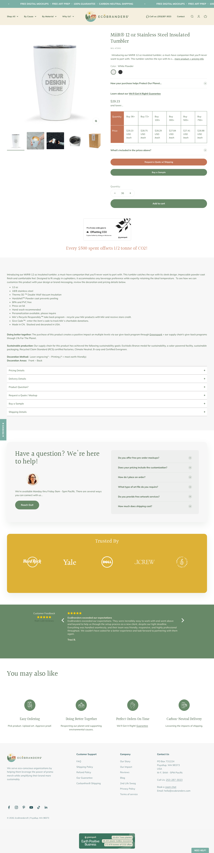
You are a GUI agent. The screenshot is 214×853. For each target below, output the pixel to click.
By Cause (28, 16)
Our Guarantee (84, 777)
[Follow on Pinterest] (24, 807)
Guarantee (142, 725)
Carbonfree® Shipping (88, 783)
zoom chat (170, 786)
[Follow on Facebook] (9, 807)
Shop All (11, 16)
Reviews (124, 772)
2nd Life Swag (128, 783)
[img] (44, 617)
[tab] (107, 370)
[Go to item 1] (15, 141)
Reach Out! (27, 504)
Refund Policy (83, 772)
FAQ (78, 761)
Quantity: (115, 186)
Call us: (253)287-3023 (160, 16)
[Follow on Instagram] (16, 807)
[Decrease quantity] (115, 193)
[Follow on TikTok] (39, 807)
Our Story (125, 761)
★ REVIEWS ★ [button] (3, 429)
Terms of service (129, 794)
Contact (181, 16)
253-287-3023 (174, 779)
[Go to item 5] (95, 141)
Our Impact (126, 766)
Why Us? (66, 16)
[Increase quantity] (130, 193)
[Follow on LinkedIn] (46, 807)
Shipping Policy (84, 766)
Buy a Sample (159, 172)
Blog (122, 777)
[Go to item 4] (75, 141)
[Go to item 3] (55, 141)
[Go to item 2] (35, 141)
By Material (48, 16)
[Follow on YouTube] (31, 807)
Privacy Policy (127, 788)
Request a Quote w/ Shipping (159, 162)
